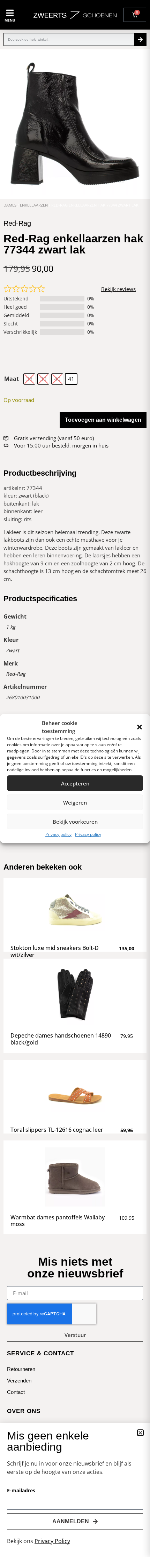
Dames (9, 205)
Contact (16, 1392)
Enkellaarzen (34, 205)
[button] (139, 727)
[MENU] (10, 13)
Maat (11, 378)
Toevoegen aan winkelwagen (103, 420)
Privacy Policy (52, 1541)
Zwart (12, 650)
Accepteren (75, 783)
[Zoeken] (140, 39)
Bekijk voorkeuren (75, 821)
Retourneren (21, 1369)
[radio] (29, 379)
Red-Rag (15, 673)
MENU (10, 20)
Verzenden (19, 1380)
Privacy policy (58, 834)
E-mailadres (21, 1491)
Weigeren (75, 802)
